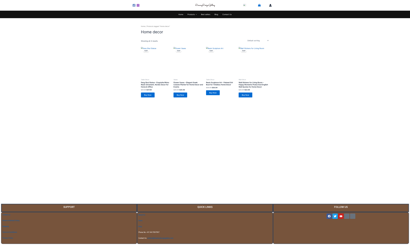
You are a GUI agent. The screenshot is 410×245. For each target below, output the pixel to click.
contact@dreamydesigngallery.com (160, 238)
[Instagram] (138, 5)
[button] (196, 14)
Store (140, 221)
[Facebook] (134, 5)
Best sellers (205, 14)
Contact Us (227, 14)
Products (191, 14)
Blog (216, 14)
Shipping (5, 226)
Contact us (6, 215)
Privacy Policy (7, 238)
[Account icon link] (270, 5)
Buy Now (147, 95)
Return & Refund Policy (11, 220)
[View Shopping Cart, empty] (262, 5)
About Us (141, 215)
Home (180, 14)
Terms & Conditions (9, 232)
